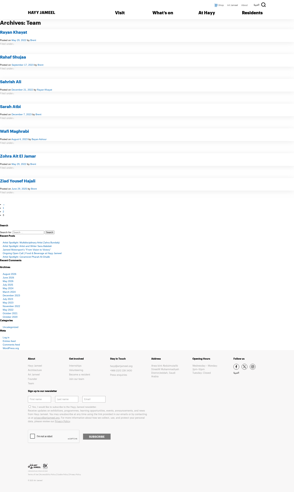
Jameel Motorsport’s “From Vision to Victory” (27, 249)
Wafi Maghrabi (14, 131)
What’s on (162, 12)
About (244, 5)
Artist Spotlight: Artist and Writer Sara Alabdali (27, 246)
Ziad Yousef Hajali (17, 180)
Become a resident (79, 374)
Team (31, 383)
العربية (256, 5)
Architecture (35, 370)
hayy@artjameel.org (121, 366)
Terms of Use (33, 474)
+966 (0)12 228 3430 (121, 370)
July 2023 (8, 299)
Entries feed (9, 341)
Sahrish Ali (10, 81)
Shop (221, 5)
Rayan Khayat (13, 32)
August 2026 (9, 274)
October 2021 (10, 313)
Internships (75, 365)
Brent (33, 40)
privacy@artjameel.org (47, 417)
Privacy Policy (62, 421)
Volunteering (76, 370)
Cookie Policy (62, 474)
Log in (6, 337)
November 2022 (11, 306)
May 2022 (8, 309)
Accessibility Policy (48, 474)
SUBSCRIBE (97, 436)
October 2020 (10, 317)
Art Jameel (232, 5)
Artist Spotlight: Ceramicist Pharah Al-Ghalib (26, 256)
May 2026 (8, 281)
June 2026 (8, 277)
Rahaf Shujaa (13, 56)
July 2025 (8, 284)
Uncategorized (10, 327)
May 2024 (8, 288)
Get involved (76, 358)
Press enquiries (118, 374)
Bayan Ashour (39, 139)
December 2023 (11, 295)
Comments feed (11, 344)
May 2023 (8, 302)
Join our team (76, 378)
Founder (32, 378)
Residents (252, 12)
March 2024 (9, 292)
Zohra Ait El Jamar (18, 156)
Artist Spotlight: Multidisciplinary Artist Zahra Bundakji (31, 242)
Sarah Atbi (10, 106)
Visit (120, 12)
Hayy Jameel (35, 365)
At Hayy (206, 12)
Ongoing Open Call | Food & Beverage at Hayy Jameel (32, 253)
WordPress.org (11, 348)
